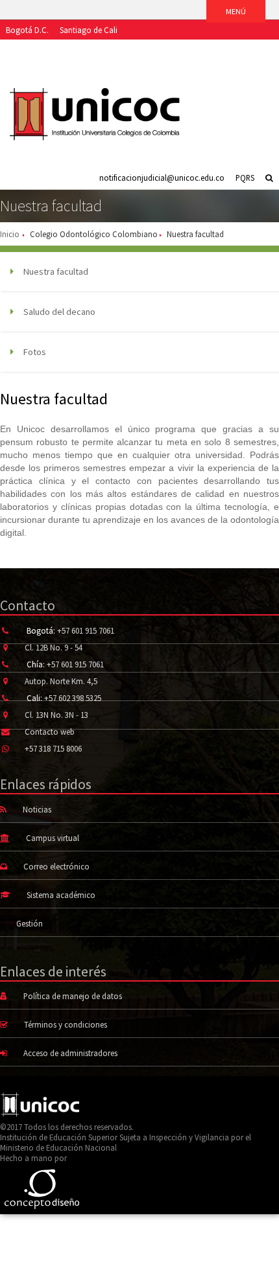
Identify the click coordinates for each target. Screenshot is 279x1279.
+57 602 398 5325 (72, 698)
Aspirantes (24, 49)
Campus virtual (52, 838)
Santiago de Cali (88, 30)
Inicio (9, 234)
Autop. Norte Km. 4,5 (61, 681)
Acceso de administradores (70, 1053)
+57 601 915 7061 (85, 630)
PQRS (245, 177)
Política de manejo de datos (72, 996)
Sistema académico (61, 895)
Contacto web (50, 731)
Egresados (121, 49)
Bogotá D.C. (27, 30)
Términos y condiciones (65, 1024)
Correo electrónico (56, 866)
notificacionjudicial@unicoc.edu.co (161, 177)
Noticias (37, 809)
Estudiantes (72, 49)
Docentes (166, 49)
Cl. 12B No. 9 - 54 (53, 647)
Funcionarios (216, 49)
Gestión (29, 923)
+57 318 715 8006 (53, 748)
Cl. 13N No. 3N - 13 (56, 714)
